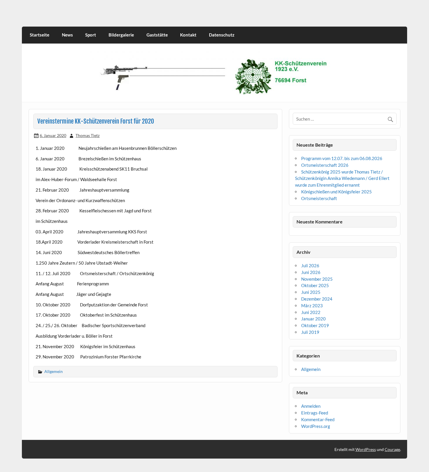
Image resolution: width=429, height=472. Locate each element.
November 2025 (317, 279)
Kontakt (188, 34)
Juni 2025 (310, 292)
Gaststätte (157, 34)
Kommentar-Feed (317, 419)
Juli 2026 (310, 265)
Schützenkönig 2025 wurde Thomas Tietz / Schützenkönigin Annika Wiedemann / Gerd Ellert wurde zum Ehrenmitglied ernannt (342, 178)
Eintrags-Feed (314, 412)
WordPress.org (315, 426)
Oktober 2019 (315, 325)
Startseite (39, 34)
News (67, 34)
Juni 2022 (310, 312)
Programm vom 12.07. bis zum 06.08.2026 (341, 158)
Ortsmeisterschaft (319, 198)
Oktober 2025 (315, 285)
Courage (392, 449)
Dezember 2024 (316, 298)
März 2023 (312, 305)
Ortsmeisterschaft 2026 (324, 165)
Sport (90, 34)
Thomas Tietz (88, 135)
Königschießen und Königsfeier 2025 (336, 191)
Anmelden (310, 406)
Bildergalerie (121, 34)
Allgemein (53, 371)
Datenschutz (221, 34)
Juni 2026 (310, 272)
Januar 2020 (313, 318)
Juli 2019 (310, 332)
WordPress (365, 449)
